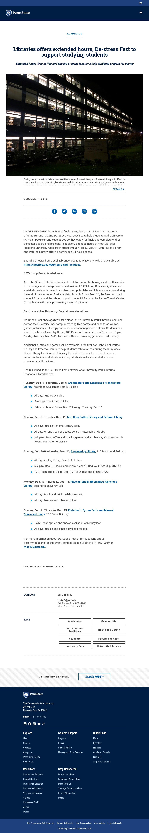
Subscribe (93, 676)
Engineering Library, (83, 451)
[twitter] (64, 212)
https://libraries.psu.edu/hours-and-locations (52, 264)
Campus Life (109, 621)
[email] (84, 212)
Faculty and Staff (109, 638)
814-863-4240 (78, 603)
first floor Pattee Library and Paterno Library (95, 417)
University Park (74, 646)
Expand (117, 189)
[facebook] (54, 212)
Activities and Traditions (74, 630)
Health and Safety (109, 629)
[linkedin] (74, 212)
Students (74, 638)
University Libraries (109, 646)
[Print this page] (94, 211)
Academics (74, 33)
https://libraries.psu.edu (70, 606)
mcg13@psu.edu (34, 546)
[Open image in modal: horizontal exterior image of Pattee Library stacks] (74, 125)
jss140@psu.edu (67, 600)
